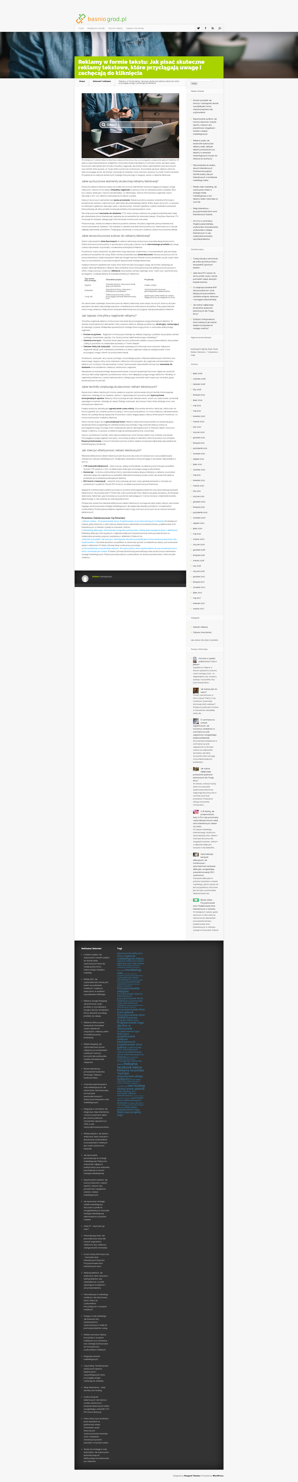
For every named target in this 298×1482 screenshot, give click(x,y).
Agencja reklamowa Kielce (130, 961)
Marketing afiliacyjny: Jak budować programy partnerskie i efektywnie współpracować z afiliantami (130, 530)
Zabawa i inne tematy (135, 28)
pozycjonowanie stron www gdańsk (131, 1011)
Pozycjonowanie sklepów (128, 990)
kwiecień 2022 (199, 416)
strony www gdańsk (131, 1088)
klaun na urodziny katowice (128, 965)
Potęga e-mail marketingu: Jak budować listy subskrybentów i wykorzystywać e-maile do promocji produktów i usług (95, 1322)
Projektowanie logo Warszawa (128, 1032)
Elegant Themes (192, 1476)
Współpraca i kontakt (96, 28)
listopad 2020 (199, 507)
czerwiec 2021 (199, 470)
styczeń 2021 (198, 496)
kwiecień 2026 (199, 384)
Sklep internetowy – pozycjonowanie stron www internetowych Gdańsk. (205, 211)
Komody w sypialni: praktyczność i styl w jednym (205, 661)
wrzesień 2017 (199, 587)
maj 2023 (197, 405)
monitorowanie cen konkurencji (130, 976)
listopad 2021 (199, 443)
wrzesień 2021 (199, 454)
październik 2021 (200, 448)
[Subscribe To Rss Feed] (212, 28)
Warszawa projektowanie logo (128, 1108)
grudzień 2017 (199, 577)
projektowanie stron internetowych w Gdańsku (130, 1054)
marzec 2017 (198, 609)
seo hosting (136, 1085)
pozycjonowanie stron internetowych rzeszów (130, 1006)
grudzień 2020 (199, 502)
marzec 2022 (198, 421)
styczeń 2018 (199, 571)
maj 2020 (197, 534)
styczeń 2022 (199, 432)
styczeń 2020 (199, 544)
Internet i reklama (115, 28)
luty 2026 (197, 389)
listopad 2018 (199, 555)
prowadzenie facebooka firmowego (127, 1058)
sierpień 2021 (198, 459)
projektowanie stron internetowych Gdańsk (129, 1049)
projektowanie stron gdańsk (129, 1046)
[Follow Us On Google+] (219, 28)
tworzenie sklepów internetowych (126, 1094)
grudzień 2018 (199, 550)
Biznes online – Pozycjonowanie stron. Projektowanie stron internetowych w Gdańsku (123, 521)
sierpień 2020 (198, 523)
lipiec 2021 (197, 464)
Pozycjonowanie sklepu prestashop (128, 985)
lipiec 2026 (197, 373)
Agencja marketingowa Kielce (130, 957)
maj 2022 (197, 411)
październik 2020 (200, 512)
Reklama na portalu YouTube (130, 1072)
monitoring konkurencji (130, 973)
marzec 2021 (198, 486)
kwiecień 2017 (199, 603)
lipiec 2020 (197, 528)
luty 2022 (197, 427)
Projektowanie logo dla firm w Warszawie (130, 1025)
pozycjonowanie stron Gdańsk (130, 999)
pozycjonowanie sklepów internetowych (129, 995)
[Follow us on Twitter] (198, 28)
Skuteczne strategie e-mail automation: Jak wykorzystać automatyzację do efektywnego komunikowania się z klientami (96, 1455)
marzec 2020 (198, 539)
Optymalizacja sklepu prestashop (128, 978)
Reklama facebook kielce (129, 1065)
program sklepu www (128, 1020)
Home (81, 28)
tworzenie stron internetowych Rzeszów (130, 1100)
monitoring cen (129, 971)
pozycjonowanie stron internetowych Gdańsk (129, 1003)
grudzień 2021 (199, 438)
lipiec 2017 (197, 593)
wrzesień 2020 (199, 518)
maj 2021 (197, 475)
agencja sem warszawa (130, 963)
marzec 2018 (198, 560)
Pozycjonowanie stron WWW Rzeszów (131, 1016)
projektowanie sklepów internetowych (126, 1039)
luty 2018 (197, 566)
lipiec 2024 (197, 400)
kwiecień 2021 (199, 480)
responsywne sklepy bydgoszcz (130, 1077)
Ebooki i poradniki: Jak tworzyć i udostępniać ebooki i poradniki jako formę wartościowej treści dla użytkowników (205, 106)
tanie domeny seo (126, 1091)
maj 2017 (197, 598)
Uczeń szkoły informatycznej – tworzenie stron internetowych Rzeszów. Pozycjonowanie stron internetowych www (96, 1260)
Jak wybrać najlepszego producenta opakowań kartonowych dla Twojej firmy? (203, 774)
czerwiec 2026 (199, 379)
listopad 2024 (199, 395)
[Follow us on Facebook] (205, 28)
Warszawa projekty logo (129, 1113)
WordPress (218, 1476)
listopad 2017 (199, 582)
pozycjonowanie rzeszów (128, 983)
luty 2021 (197, 491)
